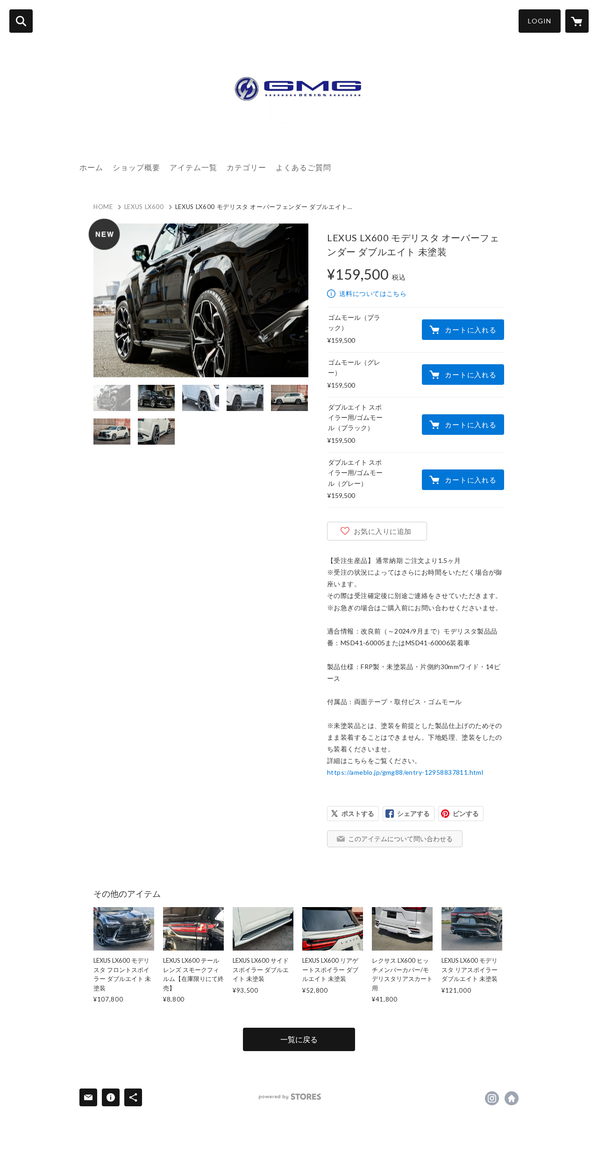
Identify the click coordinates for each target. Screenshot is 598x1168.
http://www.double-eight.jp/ (512, 1098)
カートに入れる (470, 329)
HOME (103, 206)
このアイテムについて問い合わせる (400, 839)
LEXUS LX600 (144, 206)
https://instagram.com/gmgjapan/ (492, 1098)
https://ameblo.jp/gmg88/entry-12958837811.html (405, 772)
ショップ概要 (136, 167)
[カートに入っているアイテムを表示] (577, 21)
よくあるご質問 (303, 167)
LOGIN (539, 21)
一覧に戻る (299, 1039)
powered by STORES (290, 1096)
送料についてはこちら (372, 293)
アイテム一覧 (193, 167)
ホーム (91, 167)
